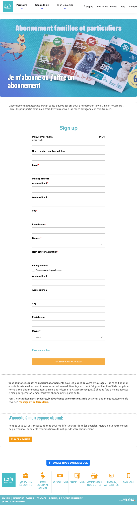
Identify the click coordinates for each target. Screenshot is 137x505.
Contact (133, 6)
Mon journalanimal (42, 485)
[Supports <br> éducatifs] (25, 475)
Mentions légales (23, 498)
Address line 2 (39, 196)
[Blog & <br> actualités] (111, 475)
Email (35, 164)
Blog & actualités (111, 483)
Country (36, 238)
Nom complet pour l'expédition (48, 151)
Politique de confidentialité (66, 498)
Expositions (60, 482)
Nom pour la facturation (44, 251)
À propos (88, 6)
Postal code (38, 224)
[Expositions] (60, 475)
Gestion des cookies (14, 501)
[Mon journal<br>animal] (43, 475)
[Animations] (77, 475)
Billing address (40, 265)
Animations (77, 482)
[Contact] (128, 475)
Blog (123, 6)
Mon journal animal (107, 6)
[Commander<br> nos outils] (94, 475)
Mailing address (40, 178)
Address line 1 (39, 183)
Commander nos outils (94, 483)
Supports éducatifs (25, 483)
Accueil (6, 498)
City (34, 210)
